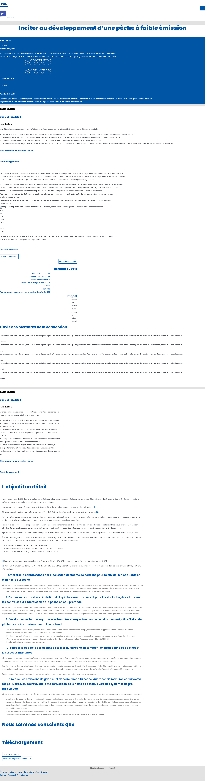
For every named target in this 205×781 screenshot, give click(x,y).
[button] (4, 4)
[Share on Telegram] (49, 62)
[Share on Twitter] (30, 62)
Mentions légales (97, 768)
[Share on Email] (26, 62)
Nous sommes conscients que (16, 150)
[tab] (73, 577)
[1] (94, 507)
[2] (97, 512)
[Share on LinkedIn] (39, 62)
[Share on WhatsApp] (44, 62)
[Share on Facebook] (35, 62)
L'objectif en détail (10, 116)
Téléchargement (9, 161)
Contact (111, 768)
